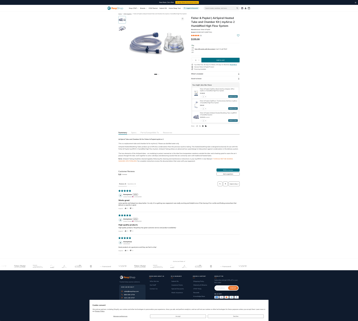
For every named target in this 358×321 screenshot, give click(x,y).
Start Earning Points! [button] (192, 2)
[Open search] (220, 184)
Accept (178, 316)
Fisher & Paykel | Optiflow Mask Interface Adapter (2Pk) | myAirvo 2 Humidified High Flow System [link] (217, 90)
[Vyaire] (111, 266)
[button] (195, 35)
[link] (196, 93)
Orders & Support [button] (199, 276)
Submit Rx (175, 281)
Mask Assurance (177, 292)
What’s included (197, 74)
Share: (193, 126)
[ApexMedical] (53, 266)
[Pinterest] (203, 126)
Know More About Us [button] (156, 276)
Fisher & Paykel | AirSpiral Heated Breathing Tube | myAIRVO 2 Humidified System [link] (218, 114)
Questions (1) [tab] (132, 184)
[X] (200, 126)
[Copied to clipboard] (205, 126)
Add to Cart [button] (233, 96)
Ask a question (228, 174)
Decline (235, 316)
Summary (122, 132)
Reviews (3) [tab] (122, 184)
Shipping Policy (198, 281)
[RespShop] (132, 277)
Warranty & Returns (200, 285)
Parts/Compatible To (149, 132)
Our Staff (153, 285)
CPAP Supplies (128, 13)
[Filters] (225, 184)
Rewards (196, 292)
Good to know (196, 78)
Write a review (228, 170)
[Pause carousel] (355, 2)
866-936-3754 (129, 295)
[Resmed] (41, 266)
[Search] (237, 8)
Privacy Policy (100, 311)
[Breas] (79, 266)
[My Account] (245, 8)
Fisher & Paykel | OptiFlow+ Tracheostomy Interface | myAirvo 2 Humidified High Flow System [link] (218, 102)
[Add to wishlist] (238, 35)
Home (120, 13)
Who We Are (154, 281)
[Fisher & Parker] (8, 266)
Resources (167, 132)
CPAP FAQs (197, 289)
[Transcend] (94, 266)
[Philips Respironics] (26, 266)
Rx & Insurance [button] (176, 276)
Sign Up (233, 288)
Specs (133, 132)
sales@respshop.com (131, 291)
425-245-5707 (128, 298)
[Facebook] (197, 126)
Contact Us (154, 289)
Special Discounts (177, 289)
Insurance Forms (177, 285)
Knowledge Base (199, 296)
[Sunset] (67, 266)
